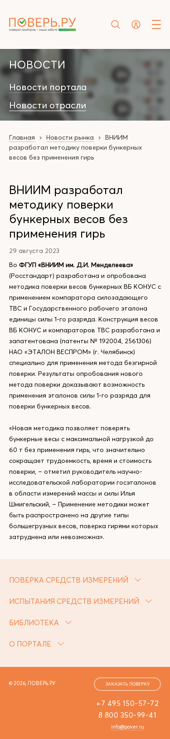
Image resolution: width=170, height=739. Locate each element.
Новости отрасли (47, 105)
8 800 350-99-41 (127, 715)
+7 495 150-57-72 (127, 703)
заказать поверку (128, 684)
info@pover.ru (127, 727)
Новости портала (48, 87)
